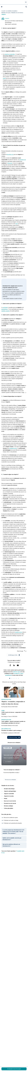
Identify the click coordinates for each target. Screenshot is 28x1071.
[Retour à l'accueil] (3, 2)
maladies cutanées (5, 311)
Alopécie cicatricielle (9, 793)
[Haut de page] (26, 651)
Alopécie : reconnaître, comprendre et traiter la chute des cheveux (13, 703)
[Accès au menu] (25, 2)
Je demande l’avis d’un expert (14, 1068)
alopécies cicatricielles (10, 54)
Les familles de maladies (11, 11)
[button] (1, 6)
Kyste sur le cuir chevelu (10, 801)
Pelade (5, 798)
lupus (16, 223)
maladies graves (18, 632)
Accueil (3, 11)
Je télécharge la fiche (12, 655)
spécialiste (5, 307)
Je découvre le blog (12, 737)
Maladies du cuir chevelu (17, 12)
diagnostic (10, 163)
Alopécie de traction (9, 796)
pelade (4, 78)
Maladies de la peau (5, 12)
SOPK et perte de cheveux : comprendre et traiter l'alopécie (13, 713)
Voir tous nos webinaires (10, 779)
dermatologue (4, 309)
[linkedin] (14, 665)
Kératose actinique (8, 805)
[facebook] (10, 665)
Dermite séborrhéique (9, 788)
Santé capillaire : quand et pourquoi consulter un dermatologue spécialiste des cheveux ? (13, 722)
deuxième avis (10, 154)
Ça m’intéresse (8, 761)
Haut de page (20, 651)
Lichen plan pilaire (8, 808)
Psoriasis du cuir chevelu (10, 803)
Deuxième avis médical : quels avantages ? (11, 730)
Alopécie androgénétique (10, 791)
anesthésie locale (13, 448)
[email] (17, 665)
